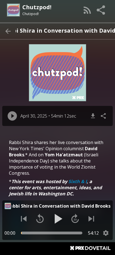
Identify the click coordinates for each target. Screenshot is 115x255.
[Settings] (106, 233)
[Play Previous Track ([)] (24, 219)
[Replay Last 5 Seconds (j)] (40, 219)
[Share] (101, 10)
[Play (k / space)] (57, 218)
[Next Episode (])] (91, 219)
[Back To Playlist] (7, 31)
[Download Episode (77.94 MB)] (93, 116)
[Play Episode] (12, 116)
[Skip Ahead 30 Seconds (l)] (75, 219)
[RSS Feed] (87, 10)
